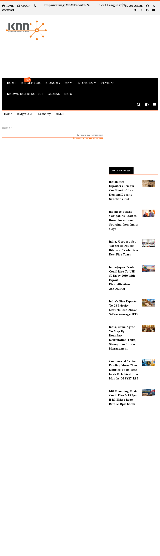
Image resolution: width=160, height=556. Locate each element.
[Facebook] (147, 5)
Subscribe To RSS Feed (89, 138)
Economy (52, 83)
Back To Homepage (91, 135)
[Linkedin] (135, 10)
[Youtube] (153, 10)
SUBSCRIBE (135, 5)
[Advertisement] (108, 44)
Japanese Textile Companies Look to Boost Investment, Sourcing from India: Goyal (123, 220)
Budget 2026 (25, 114)
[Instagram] (141, 10)
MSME (69, 83)
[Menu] (154, 105)
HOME (10, 5)
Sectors (85, 83)
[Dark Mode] (147, 105)
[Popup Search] (139, 105)
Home (8, 114)
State (105, 83)
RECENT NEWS (121, 170)
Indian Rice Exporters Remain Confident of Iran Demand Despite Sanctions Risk (121, 190)
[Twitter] (154, 5)
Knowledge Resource (25, 94)
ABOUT (25, 5)
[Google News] (147, 10)
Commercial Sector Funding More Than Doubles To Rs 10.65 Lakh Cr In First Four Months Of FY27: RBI (123, 369)
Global (54, 94)
